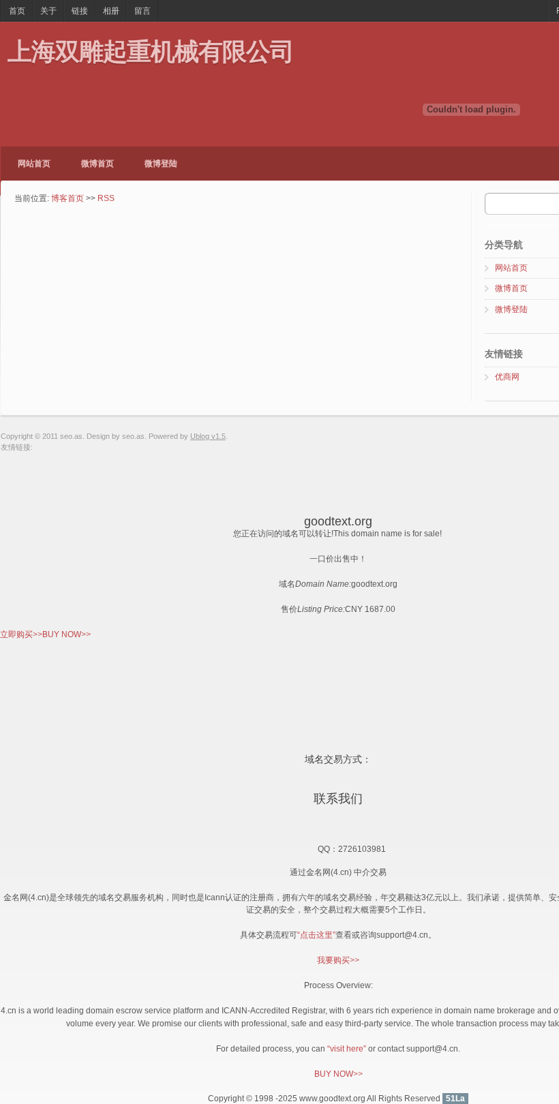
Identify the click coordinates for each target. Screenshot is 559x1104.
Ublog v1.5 (208, 436)
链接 (80, 11)
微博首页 (97, 163)
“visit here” (346, 1049)
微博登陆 (161, 163)
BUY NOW (66, 634)
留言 (142, 11)
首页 (17, 11)
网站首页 (34, 163)
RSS (106, 198)
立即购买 (21, 634)
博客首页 (67, 198)
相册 (111, 11)
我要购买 (338, 960)
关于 (48, 11)
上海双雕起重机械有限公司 (150, 50)
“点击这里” (316, 935)
